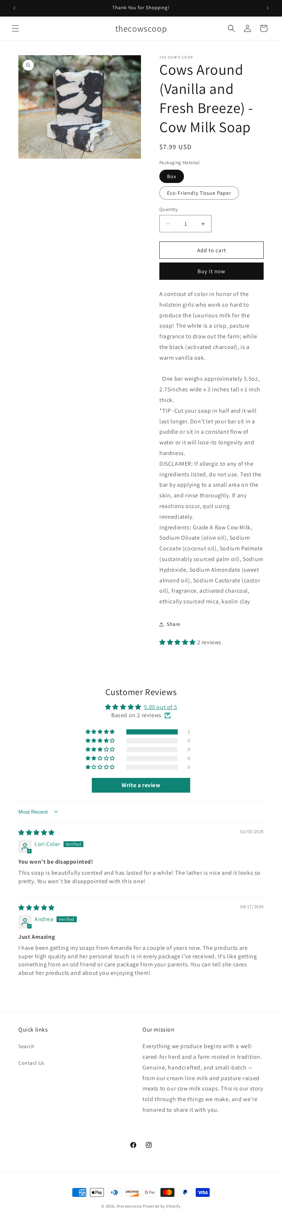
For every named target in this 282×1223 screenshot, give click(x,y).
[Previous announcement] (14, 8)
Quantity (168, 209)
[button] (15, 28)
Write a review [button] (141, 785)
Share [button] (173, 624)
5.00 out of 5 (160, 707)
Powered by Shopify (162, 1206)
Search (26, 1046)
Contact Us (31, 1063)
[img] (36, 832)
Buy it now (211, 271)
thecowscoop (129, 1206)
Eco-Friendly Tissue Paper (199, 193)
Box (171, 176)
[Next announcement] (268, 8)
